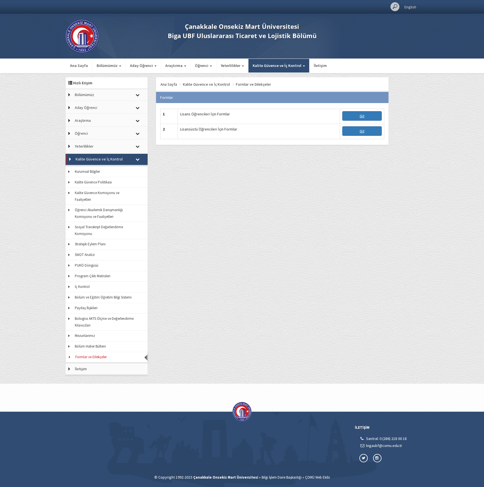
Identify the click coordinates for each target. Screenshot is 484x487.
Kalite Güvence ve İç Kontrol (99, 159)
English (410, 7)
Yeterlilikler (84, 146)
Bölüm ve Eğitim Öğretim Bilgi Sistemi (103, 297)
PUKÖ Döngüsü (86, 265)
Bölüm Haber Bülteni (90, 346)
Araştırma (83, 120)
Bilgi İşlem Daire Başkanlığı (282, 477)
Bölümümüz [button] (107, 65)
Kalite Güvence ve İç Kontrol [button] (277, 65)
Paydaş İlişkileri (86, 308)
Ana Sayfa (79, 65)
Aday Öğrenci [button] (142, 65)
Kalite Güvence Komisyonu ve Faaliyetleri (97, 196)
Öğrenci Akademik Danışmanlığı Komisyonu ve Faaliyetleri (99, 213)
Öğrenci (81, 133)
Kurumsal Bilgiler (87, 171)
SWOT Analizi (85, 254)
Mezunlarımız (85, 335)
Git (362, 115)
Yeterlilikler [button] (231, 65)
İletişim (320, 65)
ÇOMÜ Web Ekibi (317, 477)
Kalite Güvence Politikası (93, 182)
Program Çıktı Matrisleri (92, 276)
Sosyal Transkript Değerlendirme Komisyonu (99, 230)
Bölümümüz (84, 94)
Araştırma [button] (174, 65)
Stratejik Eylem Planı (90, 244)
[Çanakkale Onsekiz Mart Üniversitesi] (82, 35)
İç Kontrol (82, 286)
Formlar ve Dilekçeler (91, 357)
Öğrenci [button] (202, 65)
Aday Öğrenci (86, 107)
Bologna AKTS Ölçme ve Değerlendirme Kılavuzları (104, 322)
